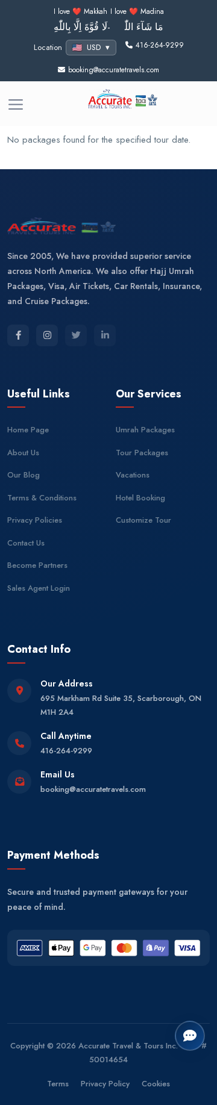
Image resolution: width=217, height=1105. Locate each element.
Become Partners (37, 565)
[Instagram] (47, 335)
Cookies (156, 1083)
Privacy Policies (34, 520)
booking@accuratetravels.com (93, 789)
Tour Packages (142, 452)
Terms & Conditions (42, 497)
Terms (58, 1083)
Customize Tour (143, 520)
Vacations (132, 475)
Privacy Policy (105, 1083)
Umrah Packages (145, 429)
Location (48, 47)
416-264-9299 (66, 750)
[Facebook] (18, 335)
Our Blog (23, 475)
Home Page (28, 429)
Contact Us (26, 543)
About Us (23, 452)
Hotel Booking (140, 497)
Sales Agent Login (38, 588)
